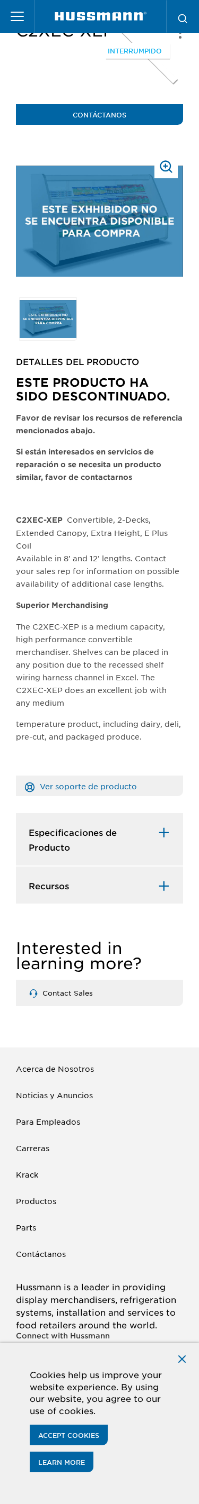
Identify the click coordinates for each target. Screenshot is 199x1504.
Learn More (61, 1462)
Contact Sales (66, 992)
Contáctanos (99, 115)
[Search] (182, 16)
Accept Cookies (68, 1435)
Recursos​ (49, 885)
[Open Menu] (17, 16)
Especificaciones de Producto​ (73, 839)
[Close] (182, 1357)
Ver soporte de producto (87, 786)
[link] (100, 16)
